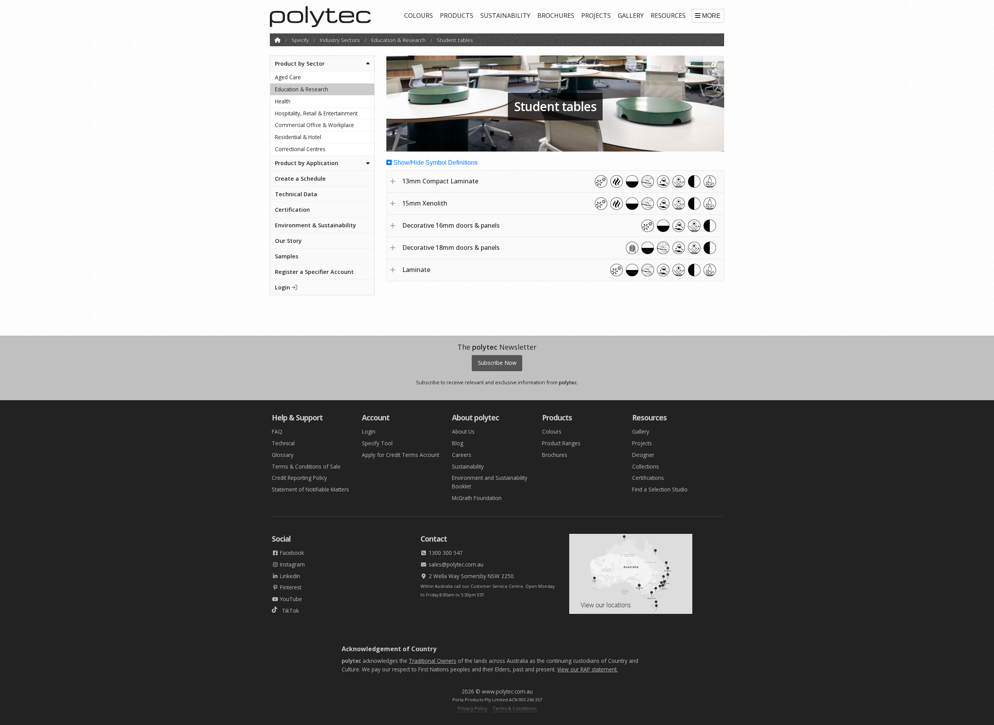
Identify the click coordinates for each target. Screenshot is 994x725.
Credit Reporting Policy (299, 477)
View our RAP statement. (587, 669)
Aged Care (288, 77)
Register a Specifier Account (314, 271)
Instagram (291, 564)
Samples (286, 256)
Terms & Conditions (515, 708)
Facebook (291, 552)
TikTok (288, 610)
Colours (551, 431)
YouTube (290, 599)
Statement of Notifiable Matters (310, 489)
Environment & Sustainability (315, 225)
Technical (283, 443)
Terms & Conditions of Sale (306, 466)
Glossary (283, 454)
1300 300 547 (445, 552)
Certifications (648, 477)
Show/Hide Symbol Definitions (435, 162)
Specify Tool (377, 443)
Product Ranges (561, 443)
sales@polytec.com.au (455, 564)
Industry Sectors (340, 40)
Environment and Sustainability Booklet (489, 482)
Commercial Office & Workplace (314, 125)
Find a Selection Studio (660, 489)
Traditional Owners (432, 660)
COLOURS (418, 15)
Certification (292, 209)
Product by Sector (300, 63)
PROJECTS (596, 15)
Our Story (288, 240)
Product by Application (306, 163)
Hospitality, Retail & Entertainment (316, 113)
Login (283, 287)
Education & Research (398, 40)
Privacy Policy (472, 708)
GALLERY (631, 15)
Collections (645, 466)
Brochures (554, 454)
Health (282, 101)
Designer (643, 454)
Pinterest (289, 587)
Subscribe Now (497, 362)
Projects (642, 443)
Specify (300, 40)
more (711, 15)
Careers (461, 454)
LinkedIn (289, 576)
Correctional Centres (300, 149)
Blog (457, 443)
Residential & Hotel (298, 137)
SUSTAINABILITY (505, 15)
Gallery (640, 431)
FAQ (277, 431)
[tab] (555, 181)
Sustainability (468, 466)
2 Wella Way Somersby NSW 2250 (470, 576)
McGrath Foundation (477, 498)
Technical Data (296, 194)
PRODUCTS (456, 15)
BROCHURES (555, 15)
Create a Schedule (300, 178)
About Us (463, 431)
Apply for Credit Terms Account (400, 454)
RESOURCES (668, 15)
